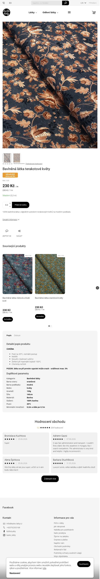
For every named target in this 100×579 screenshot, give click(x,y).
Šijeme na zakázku (61, 536)
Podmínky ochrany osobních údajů (68, 553)
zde (44, 568)
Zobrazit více (50, 479)
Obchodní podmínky (62, 546)
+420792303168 (13, 527)
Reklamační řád (60, 549)
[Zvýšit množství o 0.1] (10, 203)
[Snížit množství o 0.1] (10, 206)
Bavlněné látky (33, 378)
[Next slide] (97, 288)
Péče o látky (59, 523)
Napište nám (59, 543)
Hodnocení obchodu (50, 422)
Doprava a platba (60, 539)
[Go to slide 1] (49, 326)
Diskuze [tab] (17, 335)
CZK (82, 3)
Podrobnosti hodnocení (34, 163)
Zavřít (18, 228)
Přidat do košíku (21, 205)
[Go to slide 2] (50, 326)
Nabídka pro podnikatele (64, 529)
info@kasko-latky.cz (14, 523)
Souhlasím (84, 564)
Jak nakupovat (59, 526)
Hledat (65, 3)
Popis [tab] (9, 335)
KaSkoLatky (11, 531)
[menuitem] (33, 12)
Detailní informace (10, 219)
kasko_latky (11, 535)
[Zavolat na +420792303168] (6, 3)
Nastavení (15, 573)
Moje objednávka (61, 556)
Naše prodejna (60, 533)
